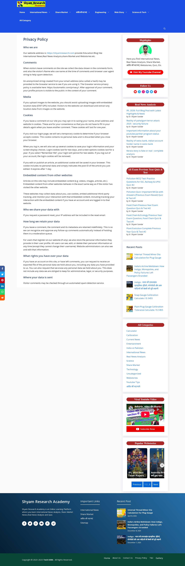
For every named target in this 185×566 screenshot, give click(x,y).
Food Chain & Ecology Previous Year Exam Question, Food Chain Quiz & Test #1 (144, 218)
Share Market (61, 12)
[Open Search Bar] (164, 28)
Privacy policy (141, 558)
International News (38, 12)
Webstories (132, 377)
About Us (117, 558)
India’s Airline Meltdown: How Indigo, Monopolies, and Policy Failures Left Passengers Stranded (145, 525)
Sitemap (84, 522)
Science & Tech (139, 12)
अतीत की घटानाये (133, 386)
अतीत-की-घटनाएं (86, 518)
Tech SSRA (48, 559)
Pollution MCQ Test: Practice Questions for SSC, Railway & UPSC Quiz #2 (143, 181)
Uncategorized (133, 373)
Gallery (159, 558)
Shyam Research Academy (46, 501)
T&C (151, 558)
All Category (25, 20)
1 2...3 (147, 484)
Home (22, 12)
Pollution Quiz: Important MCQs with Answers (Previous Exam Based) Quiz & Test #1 (144, 195)
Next (155, 484)
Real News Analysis (135, 356)
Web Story (119, 12)
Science (130, 360)
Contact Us (128, 558)
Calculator (131, 330)
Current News (133, 339)
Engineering (100, 12)
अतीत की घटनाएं (81, 12)
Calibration (132, 335)
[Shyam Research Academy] (31, 4)
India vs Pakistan (134, 348)
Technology (132, 369)
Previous (137, 484)
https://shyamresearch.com (60, 53)
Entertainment (133, 343)
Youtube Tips (133, 382)
